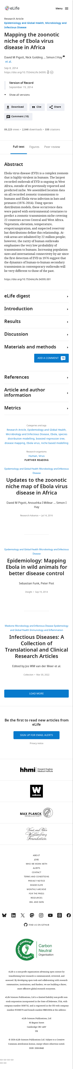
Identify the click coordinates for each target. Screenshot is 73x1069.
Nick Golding (34, 57)
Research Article (14, 19)
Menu (59, 9)
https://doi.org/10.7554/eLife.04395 (25, 72)
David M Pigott (14, 57)
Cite (38, 107)
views (11, 129)
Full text (18, 147)
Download (17, 107)
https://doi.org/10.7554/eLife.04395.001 (27, 279)
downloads (32, 129)
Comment (20, 117)
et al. (9, 62)
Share (57, 107)
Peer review (52, 147)
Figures (34, 147)
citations (52, 129)
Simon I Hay (54, 57)
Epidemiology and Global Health (24, 23)
